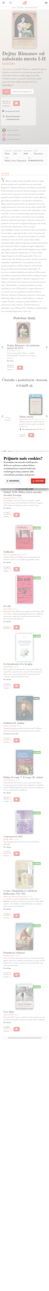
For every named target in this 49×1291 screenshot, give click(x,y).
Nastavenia (14, 481)
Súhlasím (39, 481)
